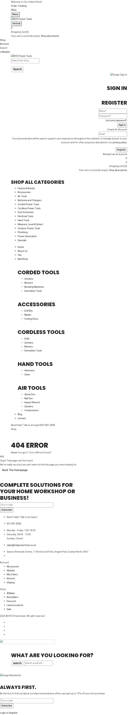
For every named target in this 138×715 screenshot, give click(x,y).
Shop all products (50, 36)
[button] (69, 28)
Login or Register (9, 713)
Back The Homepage (15, 470)
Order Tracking (19, 6)
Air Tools (32, 388)
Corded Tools (38, 272)
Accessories (36, 304)
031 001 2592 (48, 425)
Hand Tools (35, 364)
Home (14, 452)
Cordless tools (41, 332)
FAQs (13, 10)
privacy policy (120, 142)
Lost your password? (116, 120)
